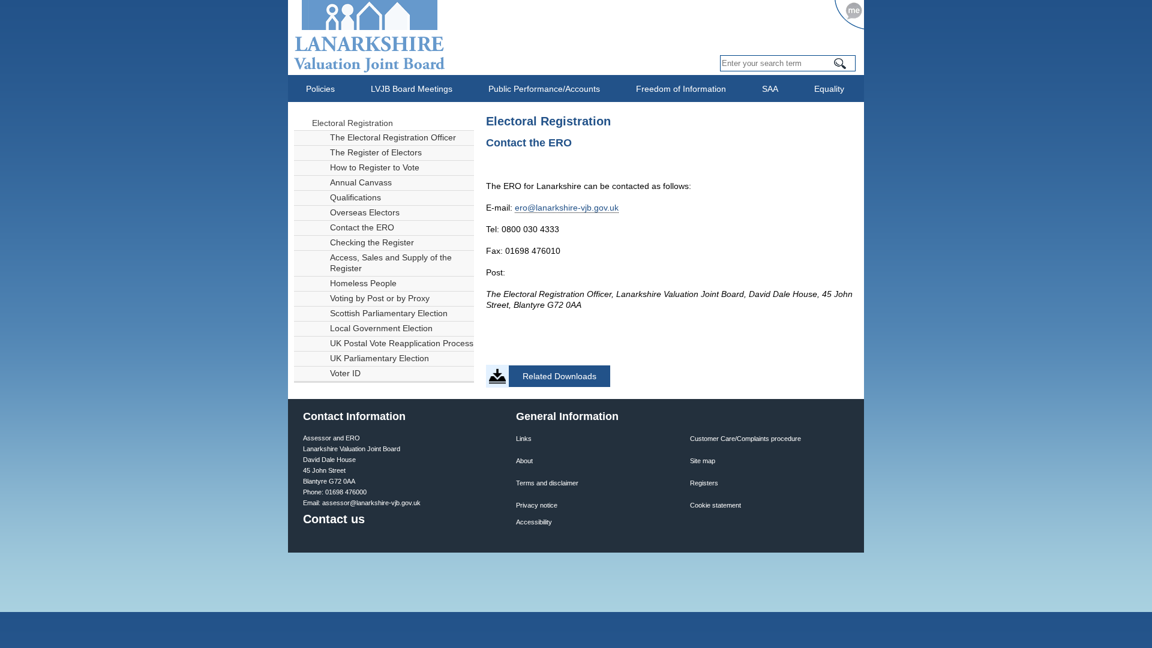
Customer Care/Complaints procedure (745, 438)
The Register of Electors (376, 152)
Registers (704, 483)
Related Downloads (559, 376)
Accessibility (534, 522)
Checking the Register (372, 242)
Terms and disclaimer (547, 483)
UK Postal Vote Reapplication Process (401, 343)
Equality (829, 89)
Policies (320, 89)
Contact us (334, 519)
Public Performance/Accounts (544, 89)
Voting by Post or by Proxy (380, 298)
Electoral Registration (352, 123)
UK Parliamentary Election (379, 358)
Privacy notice (536, 505)
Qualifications (355, 197)
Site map (702, 460)
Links (524, 438)
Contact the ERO (362, 227)
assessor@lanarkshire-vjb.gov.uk (371, 502)
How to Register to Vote (374, 167)
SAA (770, 89)
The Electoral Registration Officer (393, 137)
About (524, 460)
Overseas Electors (365, 212)
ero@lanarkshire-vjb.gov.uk (567, 207)
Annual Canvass (361, 182)
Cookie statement (715, 505)
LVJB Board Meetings (411, 89)
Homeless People (363, 283)
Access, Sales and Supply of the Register (391, 263)
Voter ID (345, 373)
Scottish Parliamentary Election (389, 313)
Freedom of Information (681, 89)
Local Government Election (381, 328)
